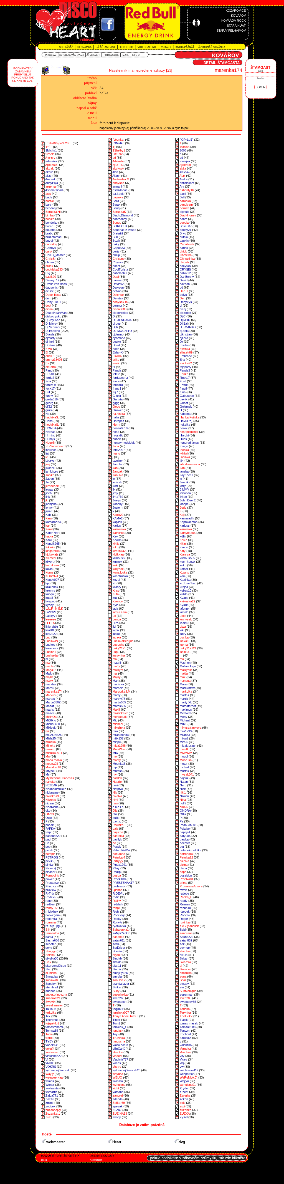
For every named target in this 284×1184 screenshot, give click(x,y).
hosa (116, 431)
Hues (183, 439)
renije (116, 908)
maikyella (186, 669)
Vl (46, 1059)
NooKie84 (52, 807)
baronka (185, 201)
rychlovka (119, 926)
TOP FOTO (127, 47)
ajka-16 (118, 164)
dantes (117, 280)
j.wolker (118, 460)
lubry (183, 633)
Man (115, 680)
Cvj (47, 273)
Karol (48, 529)
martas (184, 695)
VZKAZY (166, 47)
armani (117, 186)
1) (114, 146)
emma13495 (53, 359)
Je (47, 482)
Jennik (184, 482)
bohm (183, 219)
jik (114, 489)
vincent (117, 1055)
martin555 (119, 702)
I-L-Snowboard (55, 446)
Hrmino (50, 435)
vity (182, 1055)
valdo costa (120, 1045)
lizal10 (49, 630)
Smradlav (51, 976)
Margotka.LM (121, 691)
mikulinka (119, 727)
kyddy (49, 605)
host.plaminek (189, 431)
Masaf (49, 706)
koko (183, 565)
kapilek (117, 522)
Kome (49, 572)
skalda (117, 962)
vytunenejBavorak (57, 1070)
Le (114, 615)
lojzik (116, 630)
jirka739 (118, 496)
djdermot (118, 334)
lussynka (119, 655)
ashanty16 (187, 190)
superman (186, 994)
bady (48, 197)
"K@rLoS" (186, 139)
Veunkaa (185, 1052)
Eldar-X (118, 352)
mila (115, 731)
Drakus (50, 345)
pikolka (184, 861)
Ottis (183, 814)
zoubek (50, 1106)
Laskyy (50, 615)
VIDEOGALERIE (147, 47)
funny (49, 395)
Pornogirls (52, 875)
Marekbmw (187, 688)
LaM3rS (50, 612)
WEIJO (117, 1077)
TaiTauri (50, 1009)
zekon (184, 1099)
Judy (183, 507)
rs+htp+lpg (52, 926)
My (47, 774)
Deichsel (118, 294)
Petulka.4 (119, 857)
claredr (184, 262)
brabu (49, 233)
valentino (186, 1045)
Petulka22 (186, 857)
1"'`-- (48, 146)
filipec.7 (185, 377)
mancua (185, 680)
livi (114, 626)
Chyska (118, 262)
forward (118, 385)
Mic (115, 720)
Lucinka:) (51, 641)
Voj (182, 1063)
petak (49, 850)
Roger (184, 918)
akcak (49, 168)
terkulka (50, 1012)
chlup (116, 255)
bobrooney (120, 219)
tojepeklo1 (52, 1023)
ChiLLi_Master (55, 255)
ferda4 (49, 377)
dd (181, 287)
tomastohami (54, 1027)
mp (115, 767)
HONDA (50, 428)
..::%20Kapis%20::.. (58, 143)
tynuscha (119, 1041)
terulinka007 (121, 1012)
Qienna (117, 890)
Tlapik (184, 1019)
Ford (183, 381)
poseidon (186, 875)
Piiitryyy (118, 861)
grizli (48, 410)
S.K (47, 929)
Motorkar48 (53, 767)
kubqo (49, 594)
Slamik (117, 969)
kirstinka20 (120, 550)
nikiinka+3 (52, 796)
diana (49, 309)
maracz (118, 688)
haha (116, 417)
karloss (185, 525)
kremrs (50, 590)
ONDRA (185, 810)
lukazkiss (51, 648)
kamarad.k (187, 518)
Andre (183, 179)
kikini (183, 543)
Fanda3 (185, 370)
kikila (116, 543)
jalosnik (50, 467)
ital (47, 453)
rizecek (185, 911)
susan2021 (52, 998)
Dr (181, 341)
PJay (116, 868)
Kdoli (48, 540)
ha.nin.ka (119, 413)
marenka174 (53, 691)
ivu (47, 457)
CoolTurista (120, 269)
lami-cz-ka (120, 612)
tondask (118, 1030)
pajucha (118, 832)
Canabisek (187, 244)
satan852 (186, 940)
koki (115, 565)
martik (184, 698)
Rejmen (185, 904)
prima (183, 882)
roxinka (185, 922)
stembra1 (51, 987)
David (183, 280)
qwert (183, 890)
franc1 (117, 388)
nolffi (183, 803)
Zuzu (48, 1117)
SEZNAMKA (85, 47)
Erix (182, 359)
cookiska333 (54, 269)
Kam (48, 518)
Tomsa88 (51, 1030)
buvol (49, 240)
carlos (184, 247)
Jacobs (118, 464)
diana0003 (119, 309)
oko (47, 810)
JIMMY (184, 489)
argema (50, 186)
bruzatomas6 (54, 237)
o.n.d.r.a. (118, 807)
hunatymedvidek (124, 442)
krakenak (51, 587)
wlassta (118, 1081)
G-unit (117, 395)
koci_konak (187, 561)
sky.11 (117, 965)
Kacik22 (118, 514)
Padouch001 (188, 825)
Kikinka (50, 547)
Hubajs (50, 439)
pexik (49, 861)
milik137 (118, 738)
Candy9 (50, 247)
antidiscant (187, 183)
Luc (47, 637)
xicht (116, 1088)
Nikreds (50, 799)
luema (184, 644)
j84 (182, 460)
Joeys (117, 500)
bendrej (50, 208)
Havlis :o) (186, 421)
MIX (115, 752)
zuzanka (185, 1110)
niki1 (183, 792)
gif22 (48, 406)
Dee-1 (184, 291)
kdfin (183, 536)
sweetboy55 (188, 1001)
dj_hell (49, 341)
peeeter (185, 843)
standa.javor (121, 983)
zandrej (118, 1095)
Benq (116, 208)
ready (183, 900)
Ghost (184, 403)
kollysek (118, 568)
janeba (184, 471)
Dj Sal (183, 323)
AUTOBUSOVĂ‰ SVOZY (72, 55)
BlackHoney (188, 215)
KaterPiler (52, 532)
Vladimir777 (120, 1059)
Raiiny (117, 900)
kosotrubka (120, 576)
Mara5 (49, 688)
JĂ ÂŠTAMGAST (106, 47)
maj (115, 673)
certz (116, 251)
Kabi (48, 514)
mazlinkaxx (120, 713)
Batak (116, 204)
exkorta (50, 366)
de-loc (49, 291)
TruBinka (119, 1037)
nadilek (117, 778)
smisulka (186, 973)
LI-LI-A (49, 623)
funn (183, 392)
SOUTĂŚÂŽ (67, 47)
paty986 (185, 835)
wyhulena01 (188, 1084)
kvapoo (50, 601)
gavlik (183, 399)
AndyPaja (51, 183)
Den (182, 298)
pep (47, 846)
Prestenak (52, 882)
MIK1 (183, 724)
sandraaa (186, 933)
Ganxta (118, 399)
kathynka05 (188, 532)
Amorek (50, 179)
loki (182, 630)
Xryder (184, 1088)
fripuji (183, 388)
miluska (50, 742)
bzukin (184, 240)
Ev (47, 363)
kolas (49, 568)
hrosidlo (118, 435)
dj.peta (184, 330)
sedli (116, 944)
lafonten (185, 608)
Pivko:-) (50, 868)
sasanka (118, 936)
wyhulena (119, 1084)
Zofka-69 (119, 1102)
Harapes (118, 421)
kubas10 (185, 590)
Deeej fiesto (53, 294)
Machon (185, 662)
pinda (49, 864)
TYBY (49, 1041)
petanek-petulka (190, 850)
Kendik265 (52, 543)
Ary (181, 186)
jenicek (117, 482)
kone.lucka (120, 572)
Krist (116, 590)
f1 (114, 366)
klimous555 (187, 558)
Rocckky (119, 915)
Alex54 (184, 172)
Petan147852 (121, 850)
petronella (186, 853)
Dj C (183, 316)
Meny (183, 716)
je (114, 478)
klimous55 (119, 558)
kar (47, 525)
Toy (115, 1034)
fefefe (116, 374)
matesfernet (188, 706)
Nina (183, 799)
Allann (116, 175)
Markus (50, 695)
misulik (184, 749)
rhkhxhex (51, 911)
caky (116, 244)
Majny (117, 677)
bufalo (184, 237)
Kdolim (117, 540)
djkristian (186, 334)
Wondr (49, 1084)
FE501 (49, 374)
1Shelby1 (119, 150)
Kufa (116, 594)
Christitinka (187, 258)
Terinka (185, 1009)
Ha (47, 413)
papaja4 (185, 832)
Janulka (118, 475)
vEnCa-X (119, 1048)
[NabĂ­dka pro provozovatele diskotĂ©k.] (196, 1164)
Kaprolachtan (188, 522)
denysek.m (120, 302)
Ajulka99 (185, 164)
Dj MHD (185, 320)
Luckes (50, 644)
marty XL (186, 702)
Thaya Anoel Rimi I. (125, 1016)
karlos (117, 525)
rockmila (51, 918)
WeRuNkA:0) (188, 1077)
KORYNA (51, 576)
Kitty (183, 550)
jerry (183, 486)
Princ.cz (51, 886)
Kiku (115, 547)
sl (181, 965)
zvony (117, 1117)
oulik (116, 817)
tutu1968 (185, 1037)
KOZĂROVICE (236, 10)
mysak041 (187, 774)
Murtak (184, 770)
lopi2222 (51, 633)
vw (182, 1066)
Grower (118, 410)
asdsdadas (120, 190)
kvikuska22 (187, 601)
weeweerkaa (54, 1077)
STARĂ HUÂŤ (236, 25)
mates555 (119, 706)
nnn (115, 803)
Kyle (115, 605)
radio (116, 897)
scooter (50, 944)
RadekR (51, 897)
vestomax (52, 1052)
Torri (48, 1034)
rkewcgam (52, 915)
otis (115, 814)
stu (182, 987)
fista (48, 381)
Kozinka (185, 579)
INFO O (135, 55)
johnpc (184, 504)
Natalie (117, 781)
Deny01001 (53, 302)
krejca (184, 587)
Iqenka (184, 449)
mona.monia (53, 760)
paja (115, 828)
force (116, 381)
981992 (118, 154)
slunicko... (52, 973)
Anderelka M (120, 179)
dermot (117, 305)
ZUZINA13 (120, 1113)
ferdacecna (120, 377)
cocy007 (185, 265)
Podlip (117, 872)
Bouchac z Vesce (124, 229)
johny (49, 507)
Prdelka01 (186, 879)
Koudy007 (52, 579)
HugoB (50, 442)
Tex (47, 1016)
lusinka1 (185, 651)
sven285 (185, 998)
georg (49, 403)
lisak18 (184, 623)
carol (48, 251)
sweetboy (119, 1001)
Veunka (118, 1052)
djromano (119, 338)
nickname (52, 792)
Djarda (49, 334)
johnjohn (51, 504)
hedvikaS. (52, 424)
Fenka (184, 374)
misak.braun (188, 745)
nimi (115, 799)
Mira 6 (184, 742)
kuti (115, 597)
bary (48, 204)
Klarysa (185, 554)
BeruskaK (119, 211)
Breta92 (118, 233)
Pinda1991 (120, 864)
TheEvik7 (186, 1016)
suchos (50, 991)
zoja (182, 1102)
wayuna (118, 1074)
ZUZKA (184, 1113)
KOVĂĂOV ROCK (233, 20)
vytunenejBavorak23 (126, 1070)
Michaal (185, 720)
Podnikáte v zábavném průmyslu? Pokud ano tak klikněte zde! (22, 74)
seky (48, 947)
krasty (117, 587)
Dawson (118, 287)
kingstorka (52, 550)
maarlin (117, 662)
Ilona (116, 446)
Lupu (116, 651)
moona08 (51, 763)
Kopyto (184, 572)
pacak (49, 825)
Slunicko (185, 969)
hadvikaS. (52, 417)
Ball (182, 197)
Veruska (185, 1048)
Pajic (48, 832)
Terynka (185, 1012)
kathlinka (119, 532)
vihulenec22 (53, 1055)
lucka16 (185, 641)
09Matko (118, 143)
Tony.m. (185, 1030)
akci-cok (118, 168)
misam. (50, 749)
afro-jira (185, 161)
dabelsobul (120, 273)
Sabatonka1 (121, 929)
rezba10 (185, 908)
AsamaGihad (54, 190)
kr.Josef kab (188, 583)
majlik (49, 677)
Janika (49, 475)
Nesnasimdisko (55, 789)
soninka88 (52, 980)
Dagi (116, 276)
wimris (49, 1081)
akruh (49, 172)
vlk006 (49, 1063)
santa (49, 936)
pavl (48, 839)
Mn (47, 756)
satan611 (119, 940)
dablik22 (185, 273)
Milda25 (50, 738)
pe (114, 843)
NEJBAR (51, 785)
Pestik (117, 846)
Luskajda (51, 655)
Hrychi (184, 435)
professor (119, 886)
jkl (46, 500)
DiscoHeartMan (56, 312)
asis (48, 193)
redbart (50, 904)
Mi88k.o (50, 720)
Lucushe (118, 644)
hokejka (185, 424)
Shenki (117, 951)
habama (185, 413)
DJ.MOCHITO (122, 330)
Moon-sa (186, 760)
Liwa (183, 626)
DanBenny (187, 276)
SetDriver (119, 947)
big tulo (184, 211)
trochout (185, 1034)
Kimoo (184, 547)
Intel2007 (119, 449)
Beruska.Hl (52, 211)
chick (183, 251)
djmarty (50, 338)
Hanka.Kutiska (189, 417)
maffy (116, 666)
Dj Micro (51, 323)
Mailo (48, 673)
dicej (183, 309)
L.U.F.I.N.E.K (54, 608)
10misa (184, 146)
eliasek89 (186, 352)
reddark (118, 904)
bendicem (186, 204)
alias (48, 175)
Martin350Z (53, 702)
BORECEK (120, 226)
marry (117, 695)
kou (182, 576)
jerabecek (52, 486)
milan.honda (121, 734)
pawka (184, 839)
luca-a (117, 637)
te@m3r (118, 1009)
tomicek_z (119, 1027)
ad (114, 157)
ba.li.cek (118, 193)
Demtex (118, 298)
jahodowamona (190, 464)
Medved (185, 713)
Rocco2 (185, 915)
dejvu (183, 294)
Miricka (50, 745)
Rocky (117, 918)
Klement (50, 558)
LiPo (115, 623)
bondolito (51, 222)
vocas (117, 1063)
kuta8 (49, 597)
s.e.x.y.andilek (189, 926)
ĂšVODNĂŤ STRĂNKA (211, 47)
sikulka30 (51, 958)
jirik (47, 496)
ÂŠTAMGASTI (93, 55)
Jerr (115, 486)
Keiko (183, 540)
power (49, 879)
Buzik (116, 240)
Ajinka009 (51, 164)
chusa (49, 262)
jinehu (49, 493)
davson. (185, 284)
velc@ (49, 1048)
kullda (183, 594)
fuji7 (115, 392)
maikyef (118, 669)
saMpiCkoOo (121, 933)
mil (47, 731)
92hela (49, 154)
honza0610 (120, 428)
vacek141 (52, 1045)
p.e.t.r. (117, 821)
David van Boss (56, 284)
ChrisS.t (50, 258)
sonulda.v (119, 980)
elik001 (50, 356)
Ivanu (116, 453)
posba (117, 875)
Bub (115, 237)
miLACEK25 (53, 734)
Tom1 (116, 1023)
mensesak (120, 716)
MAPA (126, 55)
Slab (48, 969)
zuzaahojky (53, 1110)
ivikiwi (183, 453)
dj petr (117, 323)
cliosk (49, 265)
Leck (183, 615)
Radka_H (186, 897)
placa (183, 868)
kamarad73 (53, 522)
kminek (117, 561)
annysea (118, 183)
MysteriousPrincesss (59, 778)
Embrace (186, 356)
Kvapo (184, 597)
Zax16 (49, 1099)
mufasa (118, 770)
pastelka (118, 835)
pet (182, 846)
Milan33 (185, 734)
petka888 (119, 853)
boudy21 (185, 229)
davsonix (51, 287)
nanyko (50, 781)
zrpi (182, 1106)
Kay (115, 536)
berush (184, 208)
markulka (186, 691)
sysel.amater (54, 1005)
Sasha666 (52, 940)
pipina (183, 864)
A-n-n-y (50, 157)
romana (50, 922)
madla (49, 666)
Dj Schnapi (52, 327)
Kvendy (118, 601)
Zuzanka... (52, 1113)
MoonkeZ (119, 763)
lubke (116, 633)
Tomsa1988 (188, 1027)
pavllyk (117, 839)
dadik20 (50, 276)
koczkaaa (52, 565)
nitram (49, 803)
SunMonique (188, 991)
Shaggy (50, 951)
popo (183, 872)
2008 (183, 150)
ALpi (182, 175)
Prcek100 (119, 879)
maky (49, 680)
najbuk (184, 778)
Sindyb (117, 958)
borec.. (50, 226)
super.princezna (56, 994)
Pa (181, 821)
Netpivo (118, 789)
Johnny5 (118, 504)
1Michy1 (51, 150)
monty (117, 760)
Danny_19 (52, 280)
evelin (116, 363)
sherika (185, 951)
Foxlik (184, 385)
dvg (182, 1142)
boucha (50, 229)
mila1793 (186, 731)
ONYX (49, 814)
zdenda (118, 1099)
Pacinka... (119, 825)
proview (50, 890)
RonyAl (117, 922)
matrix (49, 709)
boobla (184, 222)
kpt (47, 583)
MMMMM (186, 752)
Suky (116, 991)
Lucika (184, 637)
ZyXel (183, 1117)
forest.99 (51, 385)
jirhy (115, 493)
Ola (115, 810)
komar (184, 568)
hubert (117, 439)
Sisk (48, 962)
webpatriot (187, 1074)
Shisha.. (50, 954)
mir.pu (117, 742)
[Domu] (52, 42)
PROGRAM (51, 55)
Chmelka (186, 255)
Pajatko (185, 828)
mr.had (184, 767)
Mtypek (50, 770)
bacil (183, 193)
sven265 (118, 998)
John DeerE (188, 500)
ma (115, 659)
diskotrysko (53, 316)
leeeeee (50, 619)
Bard (116, 201)
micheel (118, 724)
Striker (117, 987)
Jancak (118, 471)
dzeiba (184, 345)
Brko (183, 233)
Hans (49, 421)
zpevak (118, 1106)
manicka (118, 684)
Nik (115, 792)
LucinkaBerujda (123, 641)
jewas (49, 489)
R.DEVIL (118, 893)
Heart (116, 1142)
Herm (116, 424)
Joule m (118, 507)
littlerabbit (51, 626)
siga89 (117, 954)
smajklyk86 (120, 973)
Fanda (117, 370)
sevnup (185, 947)
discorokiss (120, 312)
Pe (47, 843)
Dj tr (115, 327)
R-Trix (49, 893)
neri (115, 785)
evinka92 (186, 363)
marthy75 (119, 698)
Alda (115, 172)
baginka (118, 197)
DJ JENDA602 (122, 320)
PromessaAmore (191, 886)
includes (51, 449)
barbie (49, 201)
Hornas (50, 431)
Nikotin (184, 796)
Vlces (183, 1059)
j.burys (50, 460)
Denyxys (186, 302)
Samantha (52, 933)
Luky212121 (188, 648)
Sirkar (184, 958)
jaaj (47, 464)
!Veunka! (118, 139)
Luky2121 (119, 648)
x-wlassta (52, 1088)
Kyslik (184, 605)
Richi (116, 911)
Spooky (50, 983)
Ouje (48, 817)
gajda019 (51, 399)
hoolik (183, 428)
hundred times (189, 442)
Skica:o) (185, 962)
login (44, 1159)
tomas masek (189, 1023)
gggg (116, 403)
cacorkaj (51, 244)
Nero (183, 785)
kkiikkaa (118, 554)
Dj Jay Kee (52, 320)
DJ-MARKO (188, 327)
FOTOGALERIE (111, 55)
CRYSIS (185, 269)
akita (183, 168)
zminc (49, 1102)
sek (182, 944)
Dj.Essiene (52, 330)
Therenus (52, 1019)
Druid (116, 345)
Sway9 (50, 1001)
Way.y (49, 1074)
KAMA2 (118, 518)
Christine (119, 258)
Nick (183, 789)
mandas (50, 684)
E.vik (48, 348)
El (46, 352)
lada (115, 608)
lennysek (186, 619)
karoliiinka (119, 529)
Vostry (117, 1066)
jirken (183, 496)
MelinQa (51, 716)
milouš (184, 738)
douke (117, 341)
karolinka (186, 529)
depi (48, 305)
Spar (183, 980)
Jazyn (49, 478)
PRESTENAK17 (123, 882)
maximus (186, 709)
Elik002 (117, 356)
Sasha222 (186, 936)
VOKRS (50, 1066)
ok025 (184, 807)
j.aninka (185, 457)
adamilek (51, 161)
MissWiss (119, 749)
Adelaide (118, 161)
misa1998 (119, 745)
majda (184, 673)
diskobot (185, 312)
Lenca (117, 619)
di (181, 305)
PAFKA (50, 828)
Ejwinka (185, 348)
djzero (184, 338)
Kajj (182, 514)
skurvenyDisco (55, 965)
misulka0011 (53, 752)
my (115, 774)
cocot (116, 265)
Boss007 (186, 226)
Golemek (186, 406)
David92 (118, 284)
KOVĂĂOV (238, 15)
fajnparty (185, 366)
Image (184, 446)
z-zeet (184, 1092)
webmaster (55, 1142)
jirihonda (185, 493)
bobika (49, 219)
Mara (183, 684)
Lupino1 (50, 651)
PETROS (51, 857)
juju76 (49, 511)
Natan (184, 781)
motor (183, 763)
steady (184, 983)
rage (48, 900)
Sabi (183, 929)
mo (115, 756)
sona (183, 976)
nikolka (117, 796)
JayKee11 (186, 475)
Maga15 (50, 669)
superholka (120, 994)
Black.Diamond (123, 215)
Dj (114, 316)
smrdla (117, 976)
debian (117, 291)
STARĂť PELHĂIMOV (231, 30)
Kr (114, 583)
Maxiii (116, 709)
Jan (115, 467)
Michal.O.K (52, 724)
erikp (116, 359)
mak (183, 677)
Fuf (47, 392)
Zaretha (185, 1095)
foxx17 (50, 388)
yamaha (118, 1092)
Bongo (117, 222)
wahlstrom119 (189, 1070)
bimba (49, 215)
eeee (116, 348)
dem (48, 298)
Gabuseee (187, 395)
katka (49, 536)
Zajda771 (51, 1095)
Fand (48, 370)
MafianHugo (188, 666)
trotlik (49, 1037)
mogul (184, 756)
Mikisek (50, 727)
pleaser (50, 872)
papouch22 (52, 835)
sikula (183, 954)
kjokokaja (51, 554)
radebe (184, 893)
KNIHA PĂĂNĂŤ (184, 47)
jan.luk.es (51, 471)
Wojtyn (184, 1081)
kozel (116, 579)
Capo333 (119, 247)
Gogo (116, 406)
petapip (50, 853)
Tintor (116, 1019)
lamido (184, 612)
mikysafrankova (190, 727)
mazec (50, 713)
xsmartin (51, 1092)
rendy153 (51, 908)
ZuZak (117, 1110)
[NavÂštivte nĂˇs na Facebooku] (108, 30)
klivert (49, 561)
